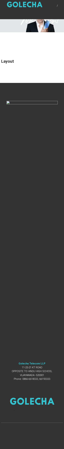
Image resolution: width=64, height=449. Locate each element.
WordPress (45, 415)
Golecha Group (30, 410)
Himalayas (53, 410)
